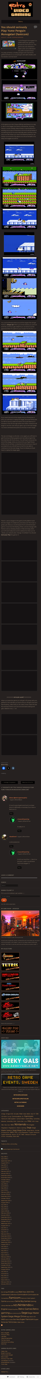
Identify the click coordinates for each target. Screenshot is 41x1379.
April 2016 (4, 1190)
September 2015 (5, 1200)
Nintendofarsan (5, 1362)
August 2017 (4, 1163)
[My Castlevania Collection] (10, 960)
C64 (37, 1114)
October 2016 (5, 1179)
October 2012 (5, 1265)
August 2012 (4, 1269)
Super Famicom (34, 1132)
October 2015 (4, 1198)
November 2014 (5, 1219)
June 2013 (4, 1248)
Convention (5, 1298)
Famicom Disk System (8, 1118)
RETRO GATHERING (20, 1102)
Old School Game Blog (7, 1342)
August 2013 (4, 1244)
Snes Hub (3, 1344)
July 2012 (3, 1271)
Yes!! (4, 900)
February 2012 (5, 1282)
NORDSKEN (20, 1106)
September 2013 (5, 1242)
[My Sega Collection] (10, 990)
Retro (16, 1309)
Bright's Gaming (5, 1353)
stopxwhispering (23, 819)
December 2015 (5, 1196)
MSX (33, 1121)
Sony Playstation (23, 1132)
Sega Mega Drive (19, 1130)
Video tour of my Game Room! (28, 782)
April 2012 (4, 1277)
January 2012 (5, 1284)
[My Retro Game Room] (20, 935)
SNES (3, 1319)
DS (23, 1116)
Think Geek (4, 1364)
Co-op (9, 1116)
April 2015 (4, 1209)
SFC (35, 1316)
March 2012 (4, 1280)
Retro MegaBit (5, 1332)
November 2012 (5, 1263)
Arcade (16, 1114)
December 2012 (5, 1261)
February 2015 (5, 1213)
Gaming (33, 1301)
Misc (29, 1121)
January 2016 (5, 1194)
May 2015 (3, 1206)
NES (12, 1125)
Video (22, 1134)
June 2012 (4, 1273)
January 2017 (5, 1173)
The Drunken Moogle (7, 1355)
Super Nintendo (6, 1134)
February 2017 (5, 1171)
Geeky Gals (4, 1351)
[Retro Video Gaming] (20, 17)
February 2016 (5, 1192)
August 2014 (4, 1225)
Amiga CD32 (9, 1114)
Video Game (20, 1322)
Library (3, 1305)
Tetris (10, 1322)
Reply (11, 813)
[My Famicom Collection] (10, 980)
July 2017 (3, 1165)
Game (3, 1301)
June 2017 (4, 1167)
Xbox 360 (16, 1136)
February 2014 (5, 1234)
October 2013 (5, 1240)
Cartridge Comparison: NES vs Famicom (10, 782)
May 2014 (3, 1231)
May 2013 (3, 1250)
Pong (13, 1309)
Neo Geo (7, 1125)
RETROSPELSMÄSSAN (20, 1095)
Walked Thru (4, 1371)
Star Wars (16, 1319)
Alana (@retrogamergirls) (18, 797)
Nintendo (20, 1124)
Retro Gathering (14, 1313)
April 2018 (4, 1158)
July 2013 (3, 1246)
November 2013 (5, 1238)
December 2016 (5, 1175)
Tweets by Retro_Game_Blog (9, 1144)
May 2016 (3, 1188)
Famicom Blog (5, 1334)
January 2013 (5, 1259)
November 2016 (5, 1177)
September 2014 (5, 1223)
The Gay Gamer (5, 1340)
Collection (13, 1294)
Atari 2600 (26, 1114)
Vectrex (14, 1134)
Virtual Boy (9, 1136)
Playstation (4, 1128)
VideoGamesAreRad (6, 1338)
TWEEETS (4, 1141)
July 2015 (3, 1204)
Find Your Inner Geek (6, 1358)
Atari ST (33, 1114)
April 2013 (4, 1252)
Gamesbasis (4, 1360)
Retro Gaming (21, 1128)
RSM (20, 1313)
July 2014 (3, 1227)
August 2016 (4, 1181)
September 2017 (5, 1161)
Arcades (16, 1292)
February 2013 (5, 1257)
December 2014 (5, 1217)
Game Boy (29, 1119)
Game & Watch (20, 1118)
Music (37, 1121)
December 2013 (5, 1236)
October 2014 (5, 1221)
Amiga (3, 1114)
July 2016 (3, 1184)
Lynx (25, 1121)
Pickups (10, 1309)
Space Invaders (9, 1319)
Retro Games (25, 1309)
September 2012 (5, 1267)
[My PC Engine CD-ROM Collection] (10, 1020)
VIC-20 (18, 1134)
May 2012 (3, 1275)
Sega (29, 1127)
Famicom (28, 1116)
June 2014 (4, 1229)
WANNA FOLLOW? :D (7, 890)
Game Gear (20, 1121)
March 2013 (4, 1255)
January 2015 (4, 1215)
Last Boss (3, 1336)
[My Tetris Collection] (10, 970)
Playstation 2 (12, 1128)
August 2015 (4, 1202)
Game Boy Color (11, 1121)
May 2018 (3, 1156)
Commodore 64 (33, 1294)
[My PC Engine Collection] (10, 1010)
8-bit (2, 1292)
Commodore (16, 1116)
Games (27, 1301)
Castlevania (5, 1294)
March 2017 (4, 1169)
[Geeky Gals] (20, 1068)
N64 (2, 1125)
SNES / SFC (14, 1132)
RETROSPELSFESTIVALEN (20, 1098)
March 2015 (4, 1211)
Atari (21, 1114)
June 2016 (4, 1186)
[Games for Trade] (10, 1033)
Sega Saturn (30, 1130)
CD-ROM (4, 1116)
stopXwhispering (17, 37)
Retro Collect (4, 1357)
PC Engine (30, 1125)
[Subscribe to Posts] (1, 1325)
